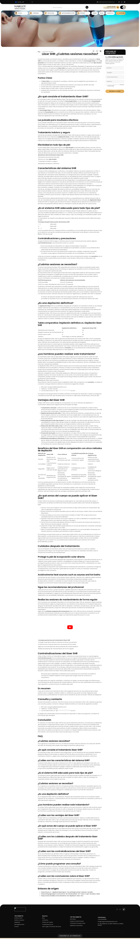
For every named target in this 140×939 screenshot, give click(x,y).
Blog (39, 52)
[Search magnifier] (87, 7)
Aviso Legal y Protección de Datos (51, 926)
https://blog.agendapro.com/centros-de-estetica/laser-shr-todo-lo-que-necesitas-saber (70, 894)
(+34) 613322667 (102, 919)
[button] (123, 7)
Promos (16, 926)
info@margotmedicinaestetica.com (107, 921)
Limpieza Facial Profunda (77, 921)
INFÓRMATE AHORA (114, 91)
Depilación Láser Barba (76, 925)
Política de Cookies (47, 922)
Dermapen (73, 919)
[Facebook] (97, 51)
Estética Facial (18, 918)
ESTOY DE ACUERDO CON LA (116, 85)
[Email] (100, 51)
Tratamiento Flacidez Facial (77, 923)
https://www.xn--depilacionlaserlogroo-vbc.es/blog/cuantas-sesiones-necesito (67, 892)
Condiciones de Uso (47, 924)
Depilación (17, 922)
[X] (93, 51)
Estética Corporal (19, 920)
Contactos (45, 920)
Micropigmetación (19, 924)
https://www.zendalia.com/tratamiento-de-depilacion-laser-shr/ (62, 896)
